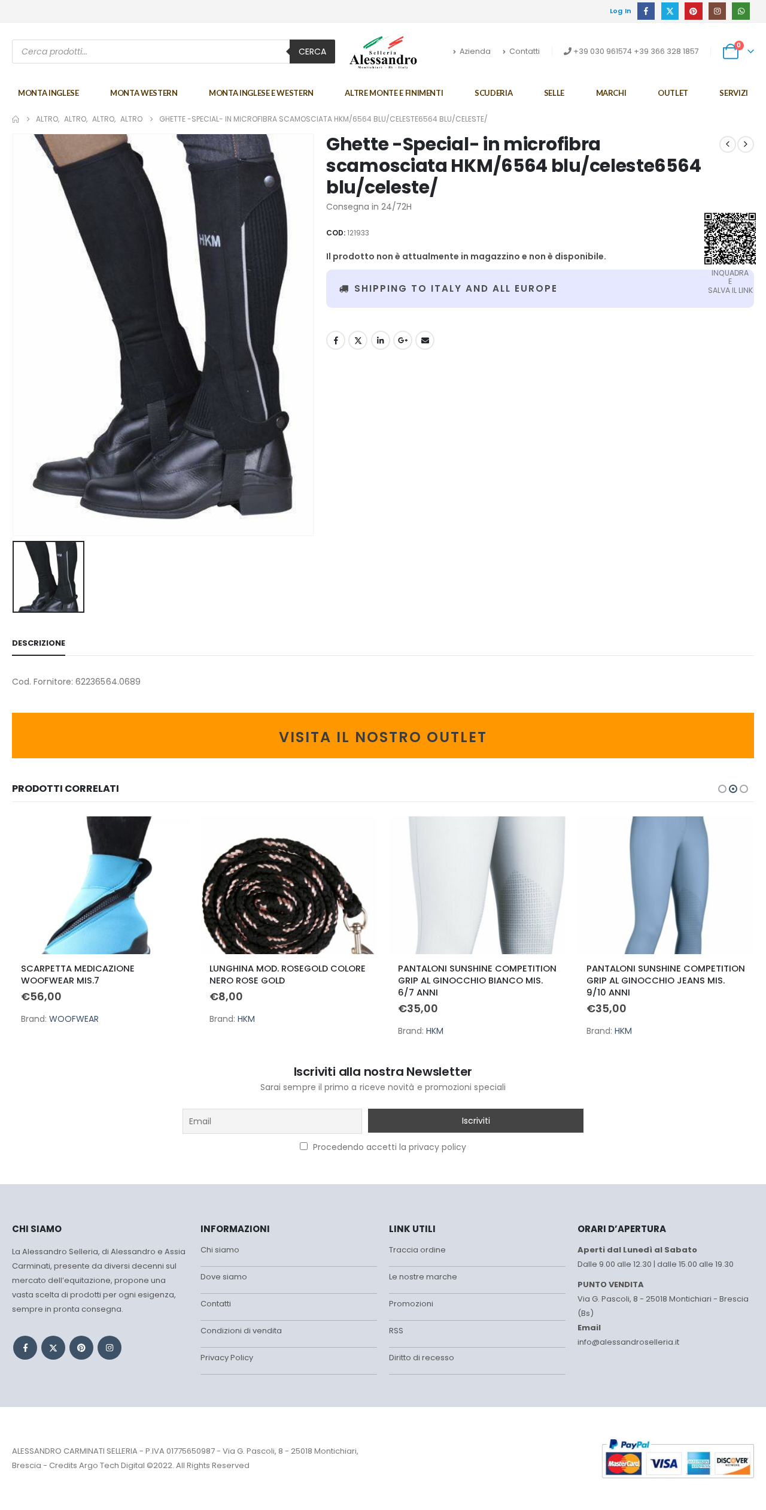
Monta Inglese (48, 93)
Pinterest (81, 1348)
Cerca (312, 52)
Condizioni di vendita (241, 1330)
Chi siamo (219, 1249)
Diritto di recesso (421, 1357)
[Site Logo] (383, 52)
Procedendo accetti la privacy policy (388, 1147)
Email (424, 340)
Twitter (357, 340)
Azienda (475, 51)
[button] (722, 789)
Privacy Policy (226, 1357)
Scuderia (493, 93)
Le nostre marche (423, 1276)
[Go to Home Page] (15, 119)
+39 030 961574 (602, 51)
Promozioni (411, 1303)
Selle (554, 93)
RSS (396, 1330)
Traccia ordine (417, 1249)
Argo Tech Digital (112, 1465)
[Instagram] (717, 11)
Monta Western (143, 93)
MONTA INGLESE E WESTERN (261, 93)
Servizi (733, 93)
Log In (621, 11)
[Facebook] (646, 11)
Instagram (109, 1348)
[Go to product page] (100, 885)
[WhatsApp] (740, 11)
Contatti (524, 51)
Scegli (169, 836)
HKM (246, 1019)
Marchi (611, 93)
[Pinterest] (693, 11)
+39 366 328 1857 (666, 51)
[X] (670, 11)
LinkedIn (380, 340)
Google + (402, 340)
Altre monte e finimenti (394, 93)
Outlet (673, 93)
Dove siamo (223, 1276)
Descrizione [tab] (38, 643)
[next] (745, 144)
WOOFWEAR (74, 1019)
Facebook (335, 340)
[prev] (727, 144)
